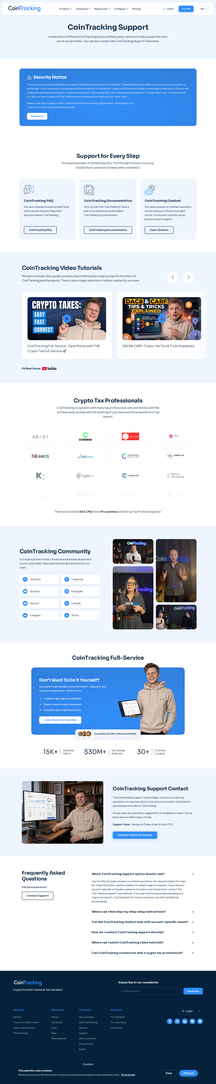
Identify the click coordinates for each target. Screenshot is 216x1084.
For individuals (117, 1016)
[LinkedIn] (185, 1021)
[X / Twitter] (177, 1021)
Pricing (136, 8)
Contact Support (38, 895)
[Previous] (172, 277)
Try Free (186, 8)
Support (83, 1033)
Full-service (116, 1027)
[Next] (188, 277)
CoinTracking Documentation (108, 230)
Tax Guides (57, 1022)
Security (83, 1027)
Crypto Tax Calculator (24, 1027)
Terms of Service (87, 1038)
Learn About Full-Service (60, 720)
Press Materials (58, 1038)
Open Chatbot (159, 230)
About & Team (86, 1016)
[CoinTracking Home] (24, 9)
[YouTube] (192, 1021)
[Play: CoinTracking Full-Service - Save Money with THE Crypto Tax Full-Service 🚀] (67, 318)
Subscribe (193, 991)
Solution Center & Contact (135, 835)
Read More (37, 116)
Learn (54, 1027)
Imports (17, 1016)
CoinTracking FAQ (40, 230)
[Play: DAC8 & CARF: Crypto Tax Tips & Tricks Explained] (162, 318)
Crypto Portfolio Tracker (26, 1022)
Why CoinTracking (88, 1022)
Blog (53, 1033)
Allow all (188, 1073)
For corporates (118, 1022)
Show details (128, 1074)
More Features (20, 1033)
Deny (169, 1073)
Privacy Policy (86, 1043)
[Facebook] (170, 1021)
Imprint (82, 1049)
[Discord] (200, 1021)
